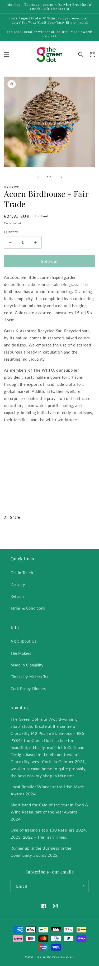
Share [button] (15, 517)
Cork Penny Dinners (28, 688)
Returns (17, 596)
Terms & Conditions (28, 608)
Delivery (18, 584)
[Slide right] (61, 177)
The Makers (21, 653)
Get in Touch (22, 573)
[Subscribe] (82, 886)
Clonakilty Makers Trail (30, 677)
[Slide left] (38, 177)
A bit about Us (23, 641)
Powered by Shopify (63, 957)
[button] (6, 54)
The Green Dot (43, 957)
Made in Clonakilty (27, 665)
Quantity (11, 232)
